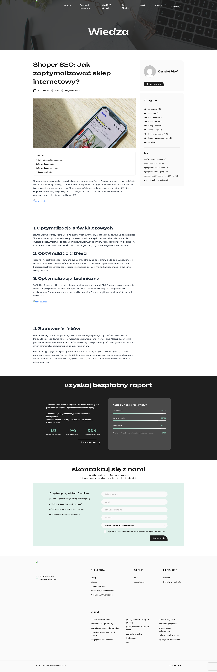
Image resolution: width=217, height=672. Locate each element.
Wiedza (158, 5)
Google (67, 5)
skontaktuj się (158, 538)
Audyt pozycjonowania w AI (103, 590)
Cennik (142, 5)
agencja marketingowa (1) (154, 163)
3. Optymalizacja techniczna (47, 168)
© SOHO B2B (175, 665)
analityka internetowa (100, 619)
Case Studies (125, 6)
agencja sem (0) (150, 176)
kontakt (175, 6)
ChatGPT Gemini (106, 6)
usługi (93, 577)
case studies (139, 582)
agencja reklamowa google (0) (156, 172)
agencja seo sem (98, 586)
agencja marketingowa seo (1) (156, 167)
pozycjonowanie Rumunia (102, 639)
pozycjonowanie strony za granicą (137, 621)
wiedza (94, 582)
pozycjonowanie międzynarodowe (106, 628)
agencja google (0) (158, 159)
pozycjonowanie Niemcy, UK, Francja (103, 633)
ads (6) (146, 159)
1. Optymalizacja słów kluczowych (49, 160)
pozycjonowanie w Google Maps (137, 628)
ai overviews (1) (150, 180)
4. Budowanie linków (44, 172)
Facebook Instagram (85, 6)
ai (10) (175, 176)
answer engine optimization (165, 629)
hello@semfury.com (48, 579)
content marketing (134, 634)
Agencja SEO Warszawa (102, 594)
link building (131, 638)
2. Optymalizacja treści (45, 164)
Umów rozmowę (153, 84)
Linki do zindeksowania (169, 635)
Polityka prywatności (172, 582)
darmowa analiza (89, 442)
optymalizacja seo (167, 619)
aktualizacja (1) (163, 180)
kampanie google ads (168, 623)
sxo (127, 642)
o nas (136, 577)
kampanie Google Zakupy (102, 623)
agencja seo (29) (164, 176)
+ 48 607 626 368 (46, 576)
